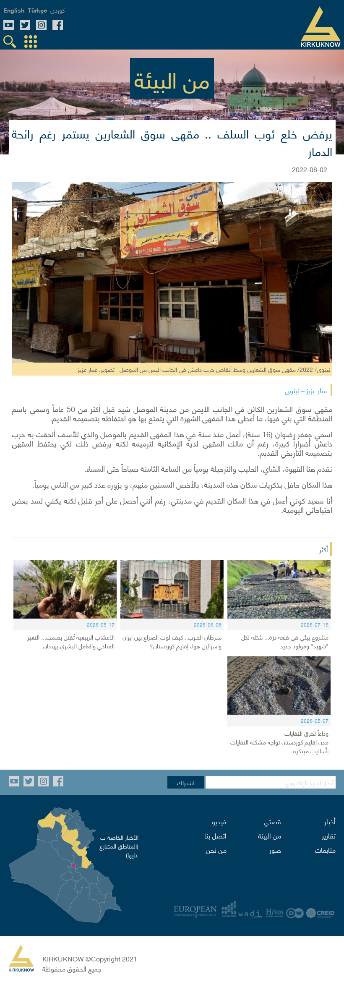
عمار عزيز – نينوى (306, 390)
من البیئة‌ (269, 835)
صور (275, 849)
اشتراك (185, 782)
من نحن (216, 849)
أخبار (330, 821)
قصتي (272, 821)
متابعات (325, 849)
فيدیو (219, 821)
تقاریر (329, 835)
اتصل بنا (215, 835)
